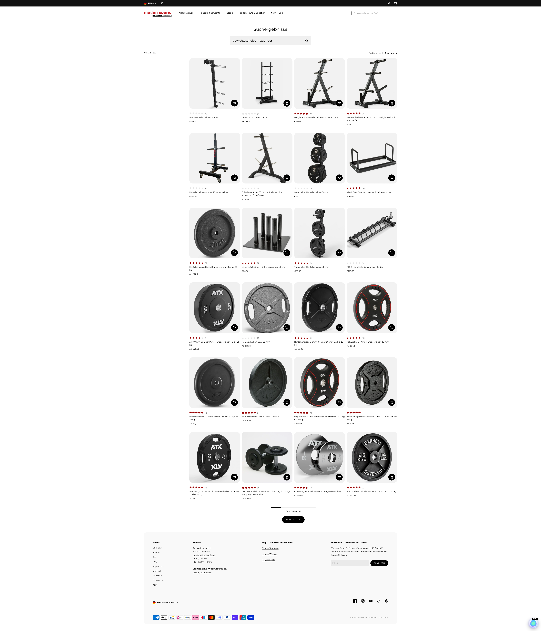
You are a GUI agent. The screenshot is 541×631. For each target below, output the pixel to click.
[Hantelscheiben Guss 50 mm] (267, 307)
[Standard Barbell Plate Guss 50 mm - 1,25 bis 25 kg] (372, 457)
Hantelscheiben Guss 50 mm (256, 342)
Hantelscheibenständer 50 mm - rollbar (208, 192)
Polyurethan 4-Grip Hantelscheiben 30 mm (368, 342)
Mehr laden (293, 519)
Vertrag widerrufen (202, 572)
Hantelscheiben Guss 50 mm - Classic (260, 416)
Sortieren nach (376, 53)
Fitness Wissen (269, 554)
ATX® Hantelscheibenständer (203, 117)
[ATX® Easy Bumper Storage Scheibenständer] (372, 158)
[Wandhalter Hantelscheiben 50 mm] (319, 158)
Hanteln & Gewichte (210, 13)
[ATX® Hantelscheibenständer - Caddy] (372, 233)
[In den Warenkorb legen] (234, 103)
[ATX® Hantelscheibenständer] (214, 83)
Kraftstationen (186, 13)
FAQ (155, 561)
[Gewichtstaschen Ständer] (267, 83)
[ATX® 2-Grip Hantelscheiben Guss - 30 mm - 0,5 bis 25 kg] (372, 382)
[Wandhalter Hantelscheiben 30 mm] (319, 233)
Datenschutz (159, 580)
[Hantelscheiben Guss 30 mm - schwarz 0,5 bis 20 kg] (214, 233)
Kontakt (157, 552)
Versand (157, 571)
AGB (155, 585)
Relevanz (389, 53)
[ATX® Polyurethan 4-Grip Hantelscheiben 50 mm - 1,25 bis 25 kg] (214, 457)
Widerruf (157, 575)
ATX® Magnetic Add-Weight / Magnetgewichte (317, 491)
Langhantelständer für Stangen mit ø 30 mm (264, 267)
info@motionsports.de (204, 555)
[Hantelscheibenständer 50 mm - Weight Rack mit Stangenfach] (372, 83)
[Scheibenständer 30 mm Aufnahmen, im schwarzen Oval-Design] (267, 158)
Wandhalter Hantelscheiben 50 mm (311, 192)
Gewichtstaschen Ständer (254, 117)
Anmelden (379, 563)
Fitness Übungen (270, 548)
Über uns (157, 548)
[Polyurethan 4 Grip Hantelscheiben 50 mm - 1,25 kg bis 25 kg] (319, 382)
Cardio (230, 13)
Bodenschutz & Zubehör (252, 13)
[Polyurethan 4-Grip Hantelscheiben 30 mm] (372, 307)
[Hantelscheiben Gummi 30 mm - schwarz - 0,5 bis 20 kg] (214, 382)
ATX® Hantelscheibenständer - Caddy (365, 267)
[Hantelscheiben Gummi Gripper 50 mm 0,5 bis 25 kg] (319, 307)
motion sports (362, 617)
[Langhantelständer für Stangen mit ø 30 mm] (267, 233)
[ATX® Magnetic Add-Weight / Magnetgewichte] (319, 457)
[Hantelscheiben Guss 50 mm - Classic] (267, 382)
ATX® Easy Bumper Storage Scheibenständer (369, 192)
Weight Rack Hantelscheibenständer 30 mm (316, 117)
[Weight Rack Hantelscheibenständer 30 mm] (319, 83)
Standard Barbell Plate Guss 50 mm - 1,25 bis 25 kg (371, 491)
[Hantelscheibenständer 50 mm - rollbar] (214, 158)
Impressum (158, 566)
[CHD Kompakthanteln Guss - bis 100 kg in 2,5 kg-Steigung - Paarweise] (267, 457)
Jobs (155, 557)
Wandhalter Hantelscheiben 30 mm (311, 267)
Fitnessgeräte (268, 560)
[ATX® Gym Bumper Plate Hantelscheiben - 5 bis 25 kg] (214, 307)
